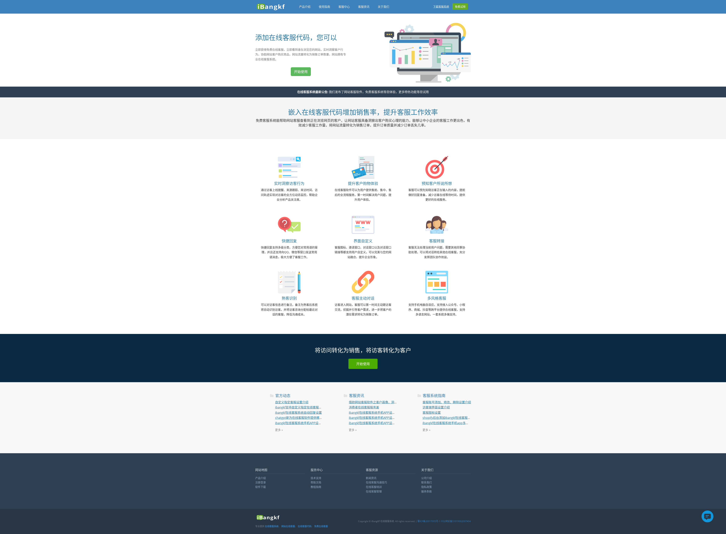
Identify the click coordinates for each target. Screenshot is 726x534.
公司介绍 (426, 478)
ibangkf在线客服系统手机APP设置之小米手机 (379, 418)
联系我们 (426, 482)
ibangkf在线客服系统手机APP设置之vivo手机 (379, 423)
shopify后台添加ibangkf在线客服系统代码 (451, 418)
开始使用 (301, 71)
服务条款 (426, 491)
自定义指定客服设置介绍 (291, 402)
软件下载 (260, 487)
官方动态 (282, 396)
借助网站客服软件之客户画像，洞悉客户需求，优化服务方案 (389, 402)
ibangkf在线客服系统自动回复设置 (298, 413)
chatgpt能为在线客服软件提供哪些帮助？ (303, 418)
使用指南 (324, 7)
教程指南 (316, 487)
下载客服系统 (441, 6)
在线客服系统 (271, 526)
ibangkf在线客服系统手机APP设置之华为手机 (306, 423)
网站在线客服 (288, 526)
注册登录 (260, 482)
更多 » (279, 430)
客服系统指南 (433, 396)
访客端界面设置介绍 (436, 407)
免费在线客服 (321, 526)
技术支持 (316, 478)
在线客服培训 (374, 487)
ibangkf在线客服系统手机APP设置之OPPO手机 (381, 413)
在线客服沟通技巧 (376, 482)
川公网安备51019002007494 (456, 521)
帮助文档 (316, 482)
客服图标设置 (432, 413)
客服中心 (344, 7)
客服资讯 (363, 7)
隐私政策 (426, 487)
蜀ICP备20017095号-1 (428, 521)
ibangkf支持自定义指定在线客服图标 (300, 407)
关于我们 (383, 7)
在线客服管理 (374, 491)
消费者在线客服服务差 (364, 407)
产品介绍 (304, 7)
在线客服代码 (304, 526)
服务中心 (317, 470)
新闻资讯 (371, 478)
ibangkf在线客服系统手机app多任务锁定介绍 (453, 423)
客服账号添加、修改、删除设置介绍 (447, 402)
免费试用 (460, 6)
